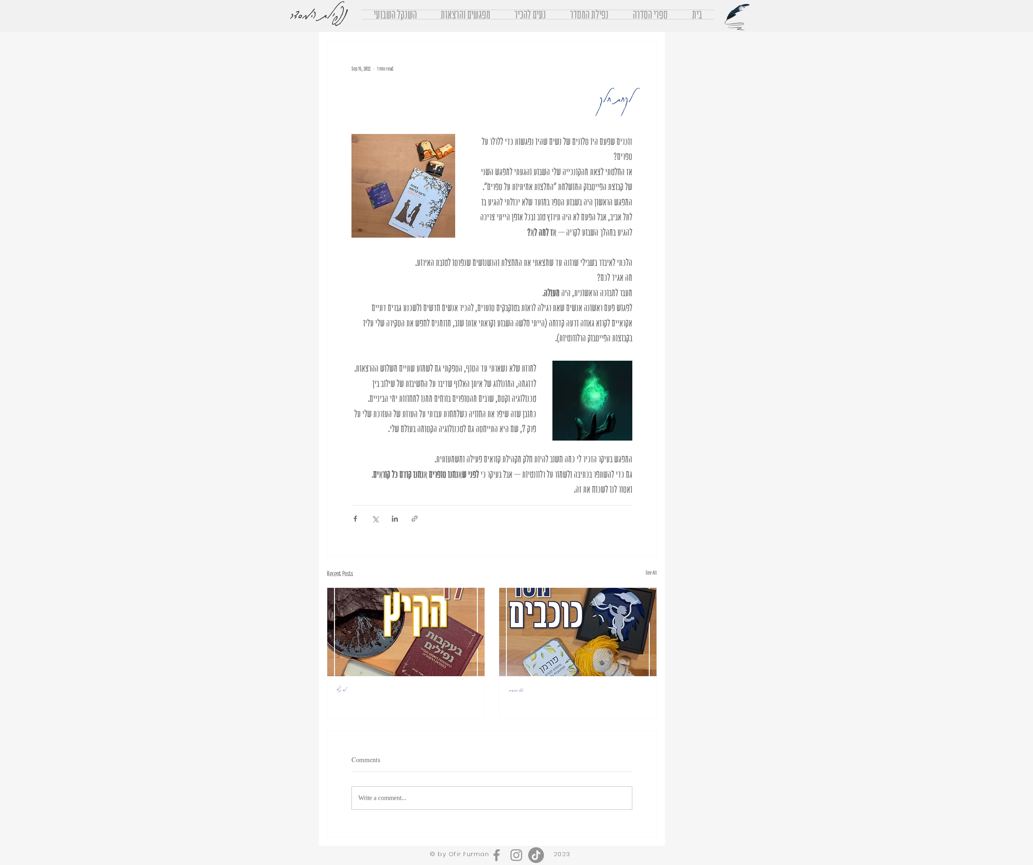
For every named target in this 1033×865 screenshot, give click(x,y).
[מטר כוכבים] (578, 632)
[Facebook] (496, 855)
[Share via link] (414, 518)
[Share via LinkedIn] (395, 518)
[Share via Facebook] (355, 518)
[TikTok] (536, 855)
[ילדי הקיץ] (406, 632)
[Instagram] (516, 855)
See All (651, 572)
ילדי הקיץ (341, 689)
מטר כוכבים (516, 689)
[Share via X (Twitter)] (375, 518)
